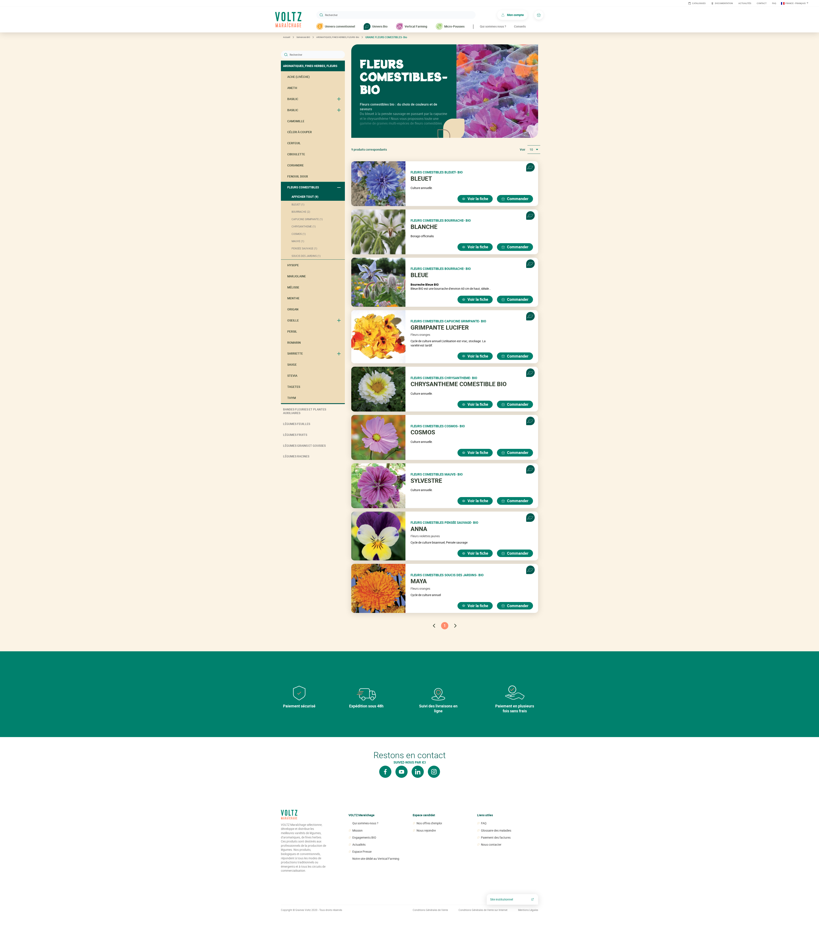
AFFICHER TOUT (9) (305, 197)
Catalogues (699, 3)
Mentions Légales (528, 910)
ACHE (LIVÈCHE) (298, 77)
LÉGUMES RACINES (296, 456)
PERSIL (292, 331)
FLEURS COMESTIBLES (303, 187)
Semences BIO (303, 37)
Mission (357, 830)
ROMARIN (294, 342)
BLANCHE (424, 226)
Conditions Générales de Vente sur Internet (483, 910)
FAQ (774, 3)
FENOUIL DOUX (297, 176)
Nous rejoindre (426, 830)
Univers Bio (380, 26)
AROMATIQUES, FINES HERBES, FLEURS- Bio (337, 37)
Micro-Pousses (454, 26)
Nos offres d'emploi (429, 823)
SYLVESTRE (426, 480)
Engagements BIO (364, 837)
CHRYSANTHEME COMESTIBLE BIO (459, 384)
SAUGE (292, 364)
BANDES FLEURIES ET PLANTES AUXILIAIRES (304, 411)
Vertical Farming (416, 26)
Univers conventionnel (340, 26)
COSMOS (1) (299, 234)
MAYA (419, 581)
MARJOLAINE (296, 276)
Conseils (520, 26)
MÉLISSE (293, 287)
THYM (291, 398)
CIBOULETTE (296, 154)
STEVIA (292, 376)
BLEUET (421, 178)
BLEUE (419, 275)
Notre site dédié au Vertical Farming (375, 859)
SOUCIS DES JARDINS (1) (306, 255)
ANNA (419, 528)
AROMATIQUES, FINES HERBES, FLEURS (310, 66)
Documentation (723, 3)
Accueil (286, 37)
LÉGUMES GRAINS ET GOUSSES (304, 446)
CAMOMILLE (295, 121)
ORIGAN (292, 309)
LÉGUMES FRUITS (295, 435)
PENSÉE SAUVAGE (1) (304, 248)
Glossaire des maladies (496, 830)
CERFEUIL (294, 143)
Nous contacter (491, 845)
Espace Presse (362, 852)
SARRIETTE (295, 353)
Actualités (744, 3)
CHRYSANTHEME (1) (304, 226)
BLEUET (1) (298, 204)
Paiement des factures (496, 837)
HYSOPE (293, 265)
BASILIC (292, 99)
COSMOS (423, 432)
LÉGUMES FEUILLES (296, 424)
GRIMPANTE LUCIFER (440, 327)
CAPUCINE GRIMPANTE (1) (307, 219)
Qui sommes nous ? (493, 26)
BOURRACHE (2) (301, 211)
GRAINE (386, 37)
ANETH (292, 88)
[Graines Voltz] (289, 816)
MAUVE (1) (298, 241)
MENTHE (293, 298)
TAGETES (293, 387)
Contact (762, 3)
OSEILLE (293, 320)
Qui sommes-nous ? (365, 823)
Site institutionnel (501, 899)
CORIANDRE (295, 165)
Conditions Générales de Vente (430, 910)
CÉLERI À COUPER (299, 132)
